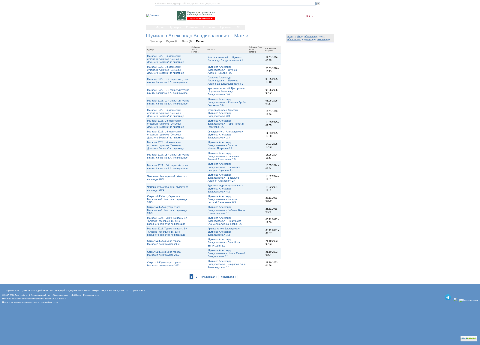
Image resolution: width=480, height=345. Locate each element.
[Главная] (152, 15)
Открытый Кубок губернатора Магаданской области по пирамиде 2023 (167, 199)
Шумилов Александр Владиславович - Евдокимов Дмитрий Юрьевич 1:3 (224, 166)
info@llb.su (76, 295)
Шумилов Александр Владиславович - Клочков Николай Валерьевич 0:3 (222, 199)
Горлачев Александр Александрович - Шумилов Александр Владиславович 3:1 (225, 80)
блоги (300, 36)
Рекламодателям (91, 295)
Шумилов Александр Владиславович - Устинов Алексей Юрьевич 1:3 (222, 69)
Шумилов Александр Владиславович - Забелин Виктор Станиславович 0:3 (227, 210)
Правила (225, 27)
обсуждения (310, 36)
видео (322, 36)
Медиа (160, 27)
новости (291, 36)
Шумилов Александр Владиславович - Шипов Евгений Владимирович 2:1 (226, 253)
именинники (323, 39)
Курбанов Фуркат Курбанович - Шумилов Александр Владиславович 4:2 (225, 188)
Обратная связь (60, 295)
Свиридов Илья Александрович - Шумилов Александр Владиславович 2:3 (226, 134)
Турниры (175, 27)
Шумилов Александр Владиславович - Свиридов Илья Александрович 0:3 (226, 264)
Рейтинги (192, 27)
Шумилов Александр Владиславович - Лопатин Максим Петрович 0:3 (222, 145)
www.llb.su (45, 295)
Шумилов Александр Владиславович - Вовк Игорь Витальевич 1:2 (224, 242)
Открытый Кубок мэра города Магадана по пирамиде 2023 (164, 242)
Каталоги (209, 27)
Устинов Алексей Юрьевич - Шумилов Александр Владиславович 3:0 (223, 113)
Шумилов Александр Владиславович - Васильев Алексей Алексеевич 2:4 (223, 177)
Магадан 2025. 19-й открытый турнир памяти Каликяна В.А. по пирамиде (168, 80)
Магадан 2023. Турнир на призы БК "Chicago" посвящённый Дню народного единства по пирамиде (167, 220)
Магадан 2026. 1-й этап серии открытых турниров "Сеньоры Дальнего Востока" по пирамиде (165, 59)
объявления (294, 39)
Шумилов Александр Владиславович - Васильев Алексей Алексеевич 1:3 (223, 156)
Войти (309, 16)
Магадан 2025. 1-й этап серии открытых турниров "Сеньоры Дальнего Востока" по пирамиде (165, 113)
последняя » (228, 276)
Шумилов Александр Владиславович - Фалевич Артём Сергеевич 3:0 (227, 102)
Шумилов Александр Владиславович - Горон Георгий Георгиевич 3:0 (226, 123)
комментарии (309, 39)
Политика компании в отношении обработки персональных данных (34, 299)
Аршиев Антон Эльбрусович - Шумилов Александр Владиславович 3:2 (224, 231)
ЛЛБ (239, 27)
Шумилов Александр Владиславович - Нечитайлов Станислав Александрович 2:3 (225, 220)
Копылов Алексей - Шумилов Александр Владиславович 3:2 (225, 59)
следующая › (209, 276)
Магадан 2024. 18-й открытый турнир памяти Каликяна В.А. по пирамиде (168, 156)
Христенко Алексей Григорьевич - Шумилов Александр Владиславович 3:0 (226, 91)
